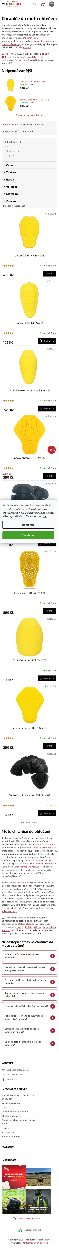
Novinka (13, 151)
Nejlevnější (26, 124)
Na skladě (14, 142)
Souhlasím (28, 535)
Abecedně (28, 131)
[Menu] (51, 4)
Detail (49, 273)
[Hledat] (34, 4)
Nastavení (28, 525)
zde (45, 516)
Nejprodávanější (11, 131)
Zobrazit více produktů (27, 115)
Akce (11, 146)
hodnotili (27, 47)
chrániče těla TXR (31, 57)
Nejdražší (39, 124)
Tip (10, 155)
